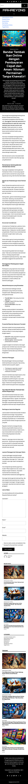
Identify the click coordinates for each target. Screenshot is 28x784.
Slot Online (5, 23)
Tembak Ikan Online (7, 25)
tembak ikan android (18, 107)
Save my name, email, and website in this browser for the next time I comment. (14, 544)
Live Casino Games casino (9, 637)
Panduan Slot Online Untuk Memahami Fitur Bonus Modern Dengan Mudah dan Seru (13, 749)
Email (4, 527)
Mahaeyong (14, 10)
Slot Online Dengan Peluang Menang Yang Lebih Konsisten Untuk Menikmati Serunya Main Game (14, 627)
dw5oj (14, 101)
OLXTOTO (17, 782)
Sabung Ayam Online (7, 17)
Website (4, 535)
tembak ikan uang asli (19, 109)
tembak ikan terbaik (9, 109)
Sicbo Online (5, 21)
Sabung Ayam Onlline (8, 580)
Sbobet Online (6, 19)
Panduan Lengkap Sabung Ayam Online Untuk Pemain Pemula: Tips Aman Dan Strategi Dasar (13, 604)
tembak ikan (10, 107)
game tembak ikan (14, 105)
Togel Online (5, 27)
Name (4, 520)
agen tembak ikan (6, 105)
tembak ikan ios (5, 108)
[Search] (24, 5)
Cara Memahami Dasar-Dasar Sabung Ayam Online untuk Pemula (14, 583)
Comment (5, 498)
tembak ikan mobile (14, 108)
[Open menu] (14, 14)
